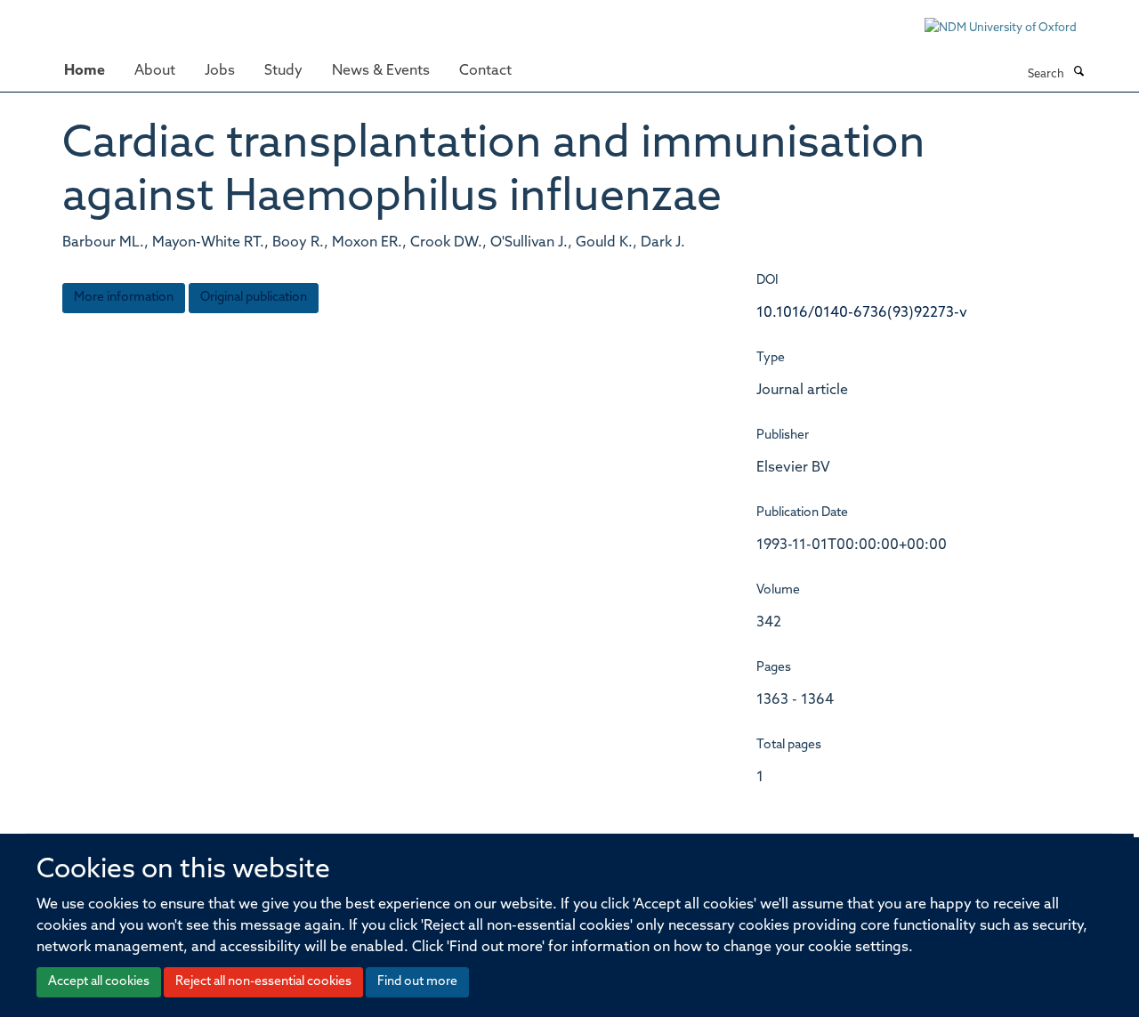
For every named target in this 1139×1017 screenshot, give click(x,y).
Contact (485, 71)
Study (283, 71)
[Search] (1078, 73)
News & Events (381, 71)
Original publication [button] (253, 297)
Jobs (220, 71)
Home (84, 71)
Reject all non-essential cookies (263, 982)
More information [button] (124, 297)
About (154, 71)
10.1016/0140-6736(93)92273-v (861, 313)
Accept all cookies (98, 982)
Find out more (417, 982)
